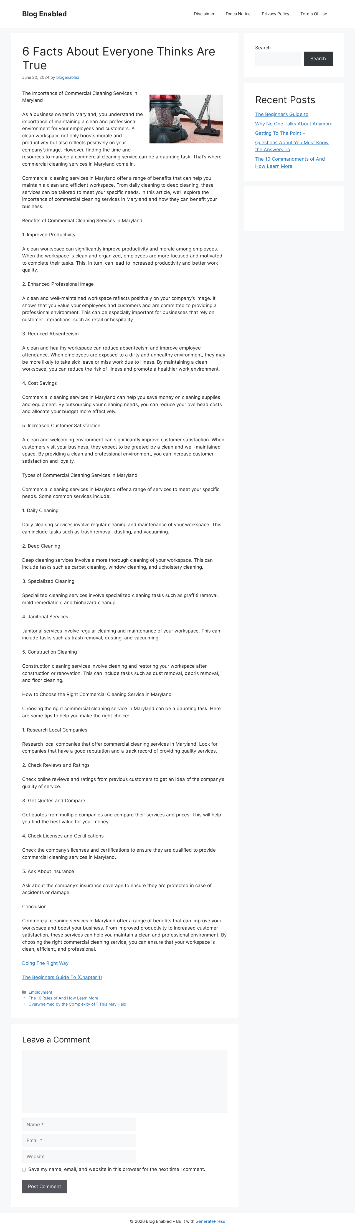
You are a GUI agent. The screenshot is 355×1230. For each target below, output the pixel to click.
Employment (40, 992)
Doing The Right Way (45, 963)
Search (263, 47)
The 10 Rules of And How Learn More (63, 998)
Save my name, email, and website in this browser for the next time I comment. (116, 1169)
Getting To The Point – (280, 133)
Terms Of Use (313, 13)
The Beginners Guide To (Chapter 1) (62, 977)
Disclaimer (204, 13)
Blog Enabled (44, 14)
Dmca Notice (238, 13)
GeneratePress (210, 1221)
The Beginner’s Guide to (281, 114)
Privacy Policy (275, 13)
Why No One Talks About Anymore (294, 123)
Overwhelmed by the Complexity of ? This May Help (77, 1004)
